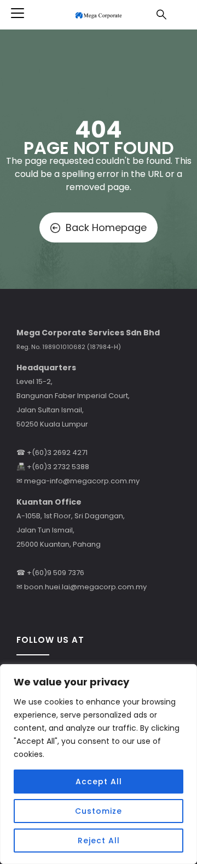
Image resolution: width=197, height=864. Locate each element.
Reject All (99, 840)
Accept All (99, 781)
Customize (98, 811)
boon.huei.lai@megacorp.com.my (85, 587)
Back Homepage (106, 227)
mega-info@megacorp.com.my (82, 481)
